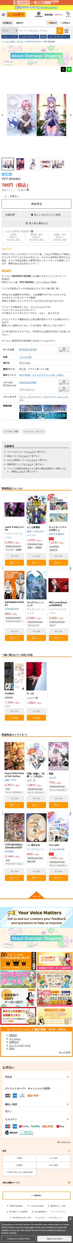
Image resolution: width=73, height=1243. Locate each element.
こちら (31, 451)
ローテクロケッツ (35, 849)
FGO (43, 36)
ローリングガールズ (20, 1045)
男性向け (53, 22)
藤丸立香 (31, 861)
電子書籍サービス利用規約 (18, 1212)
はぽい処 (31, 780)
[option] (36, 115)
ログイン (59, 14)
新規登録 (49, 14)
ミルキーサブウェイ (29, 36)
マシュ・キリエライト (15, 792)
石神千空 (53, 550)
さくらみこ (15, 1038)
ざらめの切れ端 (56, 849)
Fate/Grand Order (13, 546)
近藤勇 (18, 549)
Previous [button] (2, 115)
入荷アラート (64, 351)
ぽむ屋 (52, 777)
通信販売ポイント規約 (58, 1206)
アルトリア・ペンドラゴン (15, 863)
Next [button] (71, 115)
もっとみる (65, 1052)
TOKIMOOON (12, 609)
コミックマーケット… (59, 36)
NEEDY (13, 1035)
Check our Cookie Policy (18, 1238)
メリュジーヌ (33, 625)
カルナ (52, 625)
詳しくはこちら (63, 1141)
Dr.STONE (54, 546)
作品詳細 (14, 717)
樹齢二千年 (10, 780)
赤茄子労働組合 (56, 533)
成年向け (20, 22)
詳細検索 (66, 30)
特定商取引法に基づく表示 (22, 1217)
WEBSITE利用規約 (16, 1206)
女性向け (66, 22)
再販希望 (36, 204)
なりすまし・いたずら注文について (50, 1217)
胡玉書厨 (9, 851)
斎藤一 (30, 547)
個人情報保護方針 (41, 1212)
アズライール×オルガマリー (15, 621)
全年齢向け (7, 22)
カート (16, 562)
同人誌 (20, 41)
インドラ (9, 549)
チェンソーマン (10, 36)
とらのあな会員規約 (36, 1206)
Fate (8, 788)
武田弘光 (14, 1042)
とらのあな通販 (7, 41)
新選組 (38, 547)
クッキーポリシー (60, 1212)
